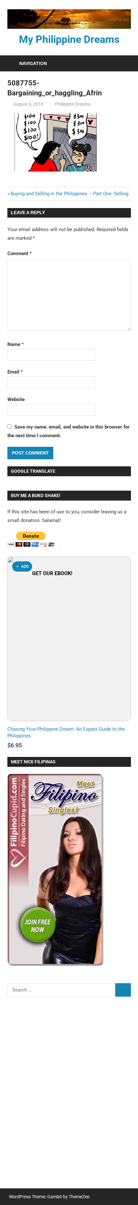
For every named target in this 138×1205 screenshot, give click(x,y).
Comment (19, 253)
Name (15, 344)
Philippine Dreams (73, 104)
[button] (22, 566)
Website (16, 399)
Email (15, 372)
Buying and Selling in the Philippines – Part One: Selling (69, 194)
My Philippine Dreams (69, 39)
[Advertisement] (69, 1096)
